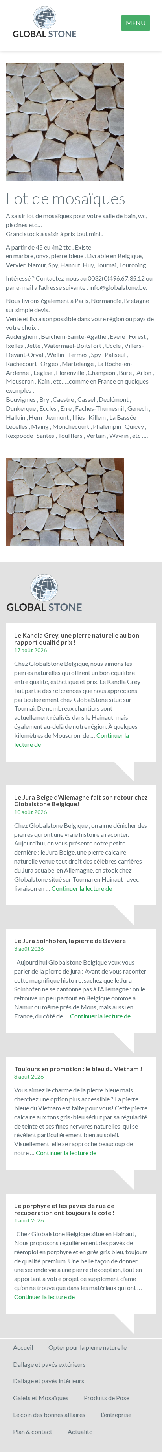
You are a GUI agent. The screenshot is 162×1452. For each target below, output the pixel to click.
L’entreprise (116, 1414)
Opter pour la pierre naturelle (87, 1347)
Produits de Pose (106, 1397)
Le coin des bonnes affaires (49, 1414)
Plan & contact (32, 1431)
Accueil (23, 1347)
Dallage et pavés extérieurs (49, 1364)
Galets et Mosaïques (40, 1397)
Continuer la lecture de (82, 888)
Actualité (80, 1431)
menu (135, 22)
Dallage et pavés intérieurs (48, 1380)
